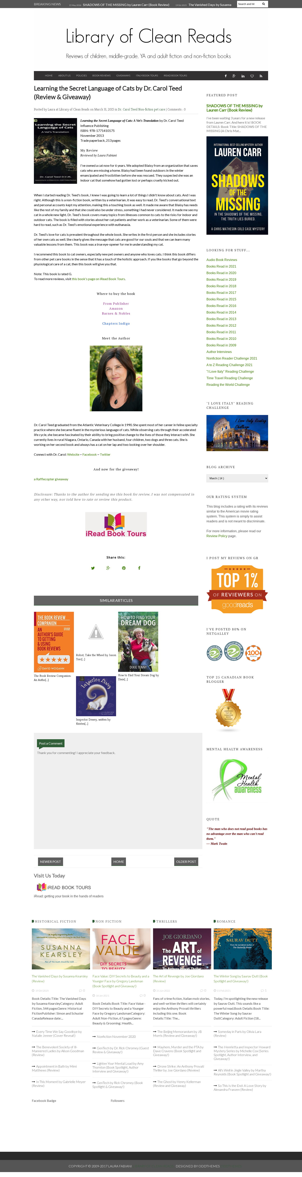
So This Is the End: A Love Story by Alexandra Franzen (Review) (240, 1087)
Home (49, 75)
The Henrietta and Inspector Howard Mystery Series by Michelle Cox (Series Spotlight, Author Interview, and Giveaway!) (242, 1053)
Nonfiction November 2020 (116, 1036)
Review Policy (216, 536)
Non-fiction (146, 109)
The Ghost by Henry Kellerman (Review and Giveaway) (177, 1083)
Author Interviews (219, 352)
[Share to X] (93, 568)
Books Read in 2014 (221, 312)
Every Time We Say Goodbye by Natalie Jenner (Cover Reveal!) (57, 1033)
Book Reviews (101, 75)
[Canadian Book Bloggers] (228, 732)
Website (73, 454)
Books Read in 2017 (221, 292)
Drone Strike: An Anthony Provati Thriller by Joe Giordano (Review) (178, 1068)
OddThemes (231, 1166)
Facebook (89, 454)
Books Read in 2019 (221, 279)
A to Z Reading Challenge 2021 (229, 365)
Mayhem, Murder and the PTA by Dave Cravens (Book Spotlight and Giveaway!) (178, 1051)
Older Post (186, 861)
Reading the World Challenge (228, 384)
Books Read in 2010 (221, 338)
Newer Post (50, 861)
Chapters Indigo (116, 323)
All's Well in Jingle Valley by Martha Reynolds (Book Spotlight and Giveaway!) (242, 1072)
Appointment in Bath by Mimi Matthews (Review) (54, 1068)
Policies (81, 75)
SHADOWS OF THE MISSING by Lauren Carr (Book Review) (126, 5)
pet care (160, 109)
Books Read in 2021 (221, 266)
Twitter (105, 454)
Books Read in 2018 (221, 286)
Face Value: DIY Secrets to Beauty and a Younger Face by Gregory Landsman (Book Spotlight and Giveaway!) (120, 981)
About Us (64, 75)
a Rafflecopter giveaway (51, 479)
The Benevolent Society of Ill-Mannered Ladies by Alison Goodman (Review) (58, 1051)
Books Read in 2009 (221, 345)
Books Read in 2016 (221, 306)
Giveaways (123, 75)
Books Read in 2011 (221, 332)
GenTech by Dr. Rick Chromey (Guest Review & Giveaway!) (120, 1050)
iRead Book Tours (175, 75)
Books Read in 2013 (221, 319)
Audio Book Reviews (221, 260)
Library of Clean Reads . (154, 1166)
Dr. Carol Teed (128, 109)
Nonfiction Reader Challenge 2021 (231, 358)
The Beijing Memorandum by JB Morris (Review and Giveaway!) (177, 1033)
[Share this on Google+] (108, 568)
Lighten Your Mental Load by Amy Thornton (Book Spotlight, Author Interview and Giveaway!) (118, 1067)
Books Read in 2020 (221, 273)
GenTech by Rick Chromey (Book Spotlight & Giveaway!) (117, 1084)
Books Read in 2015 (221, 299)
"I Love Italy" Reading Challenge (230, 371)
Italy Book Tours (147, 75)
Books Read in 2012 (221, 325)
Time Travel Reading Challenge (229, 378)
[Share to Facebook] (139, 568)
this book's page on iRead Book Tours (98, 279)
